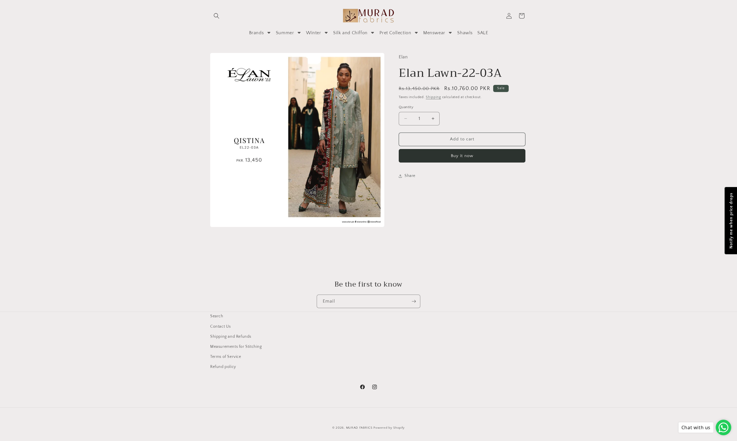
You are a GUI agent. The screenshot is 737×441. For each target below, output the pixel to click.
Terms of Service (225, 356)
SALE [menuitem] (482, 32)
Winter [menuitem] (313, 32)
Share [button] (409, 175)
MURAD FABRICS (359, 427)
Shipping (433, 97)
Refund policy (223, 366)
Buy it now (462, 155)
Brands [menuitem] (256, 32)
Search (216, 316)
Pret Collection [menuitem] (395, 32)
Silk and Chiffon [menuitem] (350, 32)
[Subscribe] (413, 301)
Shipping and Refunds (230, 336)
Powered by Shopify (389, 427)
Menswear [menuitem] (434, 32)
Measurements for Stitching (236, 346)
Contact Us (220, 326)
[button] (216, 15)
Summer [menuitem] (285, 32)
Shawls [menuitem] (465, 32)
